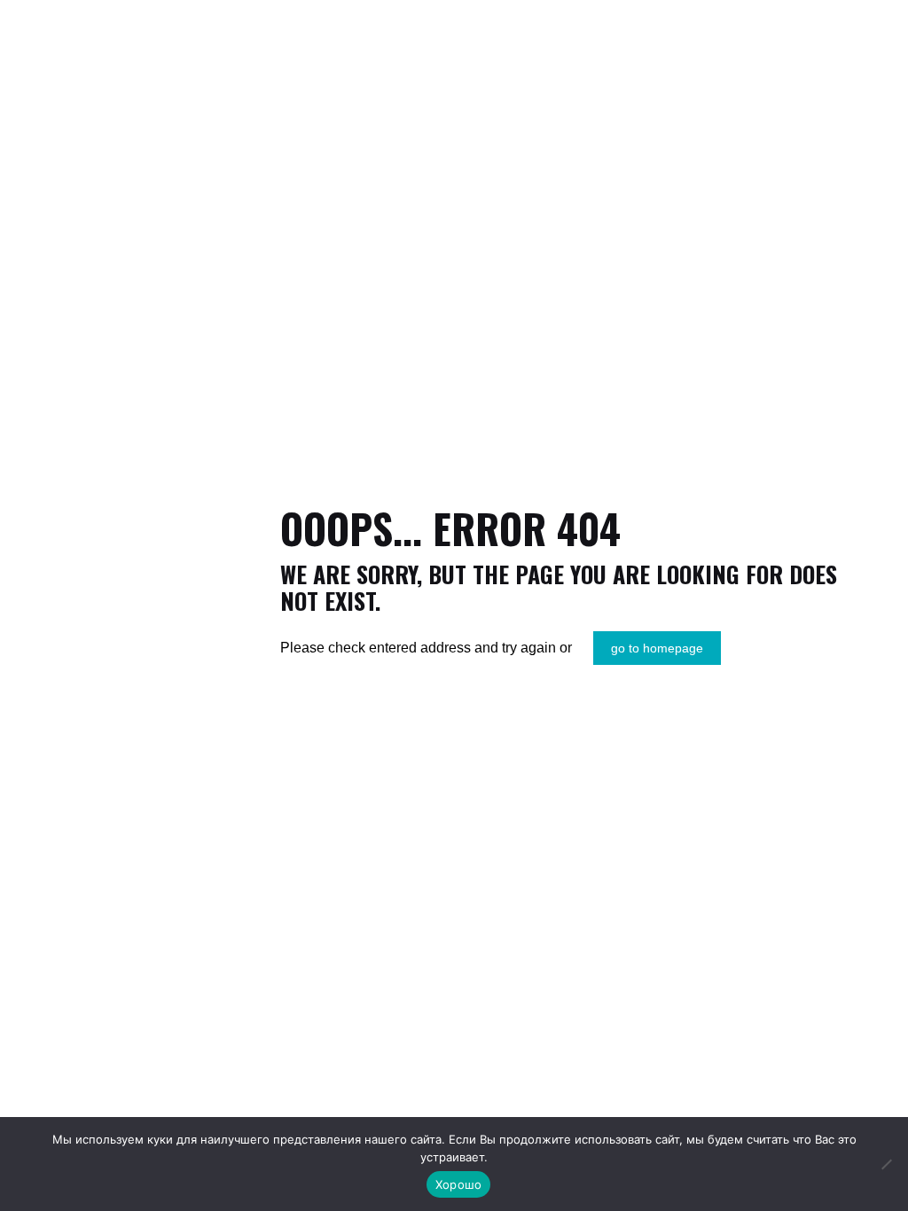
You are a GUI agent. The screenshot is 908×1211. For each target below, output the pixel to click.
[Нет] (886, 1164)
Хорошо (458, 1184)
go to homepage (657, 648)
